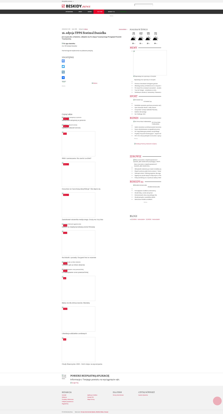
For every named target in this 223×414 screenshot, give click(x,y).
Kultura (86, 29)
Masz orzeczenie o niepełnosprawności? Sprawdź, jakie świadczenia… (145, 165)
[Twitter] (94, 66)
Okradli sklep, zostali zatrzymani (144, 193)
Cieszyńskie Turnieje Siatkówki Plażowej (146, 109)
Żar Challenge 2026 (140, 114)
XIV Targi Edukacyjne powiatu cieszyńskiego (147, 131)
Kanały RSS (90, 397)
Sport (65, 278)
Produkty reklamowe (68, 399)
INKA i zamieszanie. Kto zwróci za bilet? (76, 158)
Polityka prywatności (67, 401)
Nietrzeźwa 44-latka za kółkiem (143, 199)
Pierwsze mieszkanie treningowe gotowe (146, 83)
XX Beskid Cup (148, 101)
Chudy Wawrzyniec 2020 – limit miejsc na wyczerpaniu (82, 364)
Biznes (65, 133)
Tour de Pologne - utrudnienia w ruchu (145, 90)
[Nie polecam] (64, 81)
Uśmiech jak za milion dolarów (73, 265)
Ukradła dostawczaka (154, 187)
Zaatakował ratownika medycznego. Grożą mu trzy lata (82, 219)
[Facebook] (94, 61)
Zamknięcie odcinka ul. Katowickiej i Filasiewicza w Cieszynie (152, 92)
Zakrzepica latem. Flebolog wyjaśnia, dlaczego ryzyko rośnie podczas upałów (156, 173)
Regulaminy (65, 404)
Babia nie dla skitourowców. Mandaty (76, 303)
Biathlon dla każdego (140, 112)
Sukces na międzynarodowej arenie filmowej (78, 227)
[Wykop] (94, 72)
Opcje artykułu (122, 29)
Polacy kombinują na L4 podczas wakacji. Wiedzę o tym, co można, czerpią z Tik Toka (159, 177)
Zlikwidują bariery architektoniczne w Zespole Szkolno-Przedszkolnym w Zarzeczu (158, 86)
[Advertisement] (94, 99)
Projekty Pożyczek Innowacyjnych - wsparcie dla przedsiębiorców (153, 133)
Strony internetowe (118, 395)
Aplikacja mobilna (92, 395)
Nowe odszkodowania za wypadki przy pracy (147, 129)
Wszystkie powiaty (67, 1)
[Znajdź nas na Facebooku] (1, 207)
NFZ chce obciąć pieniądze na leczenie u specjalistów (150, 136)
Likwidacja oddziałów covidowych (74, 333)
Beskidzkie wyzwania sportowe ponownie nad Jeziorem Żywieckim (153, 105)
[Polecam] (63, 81)
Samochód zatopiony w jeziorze (74, 120)
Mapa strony (91, 399)
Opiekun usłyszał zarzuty (71, 128)
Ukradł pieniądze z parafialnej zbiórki (145, 197)
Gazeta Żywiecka (143, 395)
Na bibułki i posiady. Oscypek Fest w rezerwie (79, 257)
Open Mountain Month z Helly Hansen (145, 107)
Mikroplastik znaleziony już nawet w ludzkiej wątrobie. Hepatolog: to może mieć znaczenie (160, 169)
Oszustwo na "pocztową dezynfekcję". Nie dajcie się (81, 189)
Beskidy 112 (66, 118)
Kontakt (64, 395)
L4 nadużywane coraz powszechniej (75, 272)
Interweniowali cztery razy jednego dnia (146, 195)
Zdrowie (65, 263)
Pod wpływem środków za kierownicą (145, 190)
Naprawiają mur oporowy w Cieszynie (144, 79)
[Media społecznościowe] (94, 77)
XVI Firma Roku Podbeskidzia (156, 123)
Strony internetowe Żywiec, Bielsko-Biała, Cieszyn (94, 412)
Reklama (64, 397)
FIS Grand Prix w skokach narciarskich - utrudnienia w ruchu (151, 88)
